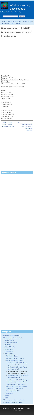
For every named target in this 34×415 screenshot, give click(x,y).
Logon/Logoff (9, 349)
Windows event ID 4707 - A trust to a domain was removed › (26, 127)
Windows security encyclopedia (20, 6)
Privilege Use (9, 393)
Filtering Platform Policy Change (15, 384)
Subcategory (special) (12, 391)
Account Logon (9, 340)
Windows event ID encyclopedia (11, 21)
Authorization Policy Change (10, 23)
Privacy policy (17, 410)
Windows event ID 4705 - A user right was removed (17, 368)
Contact (28, 408)
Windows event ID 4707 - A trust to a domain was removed (18, 376)
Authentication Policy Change (15, 358)
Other (6, 398)
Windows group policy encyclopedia (14, 400)
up (18, 122)
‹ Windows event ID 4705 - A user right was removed (8, 124)
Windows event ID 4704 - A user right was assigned (17, 364)
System (7, 395)
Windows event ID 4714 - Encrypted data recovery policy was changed (18, 381)
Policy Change (27, 21)
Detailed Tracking (10, 347)
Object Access (9, 351)
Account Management (11, 342)
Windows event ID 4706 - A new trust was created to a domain (17, 372)
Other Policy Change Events (14, 389)
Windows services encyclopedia (12, 402)
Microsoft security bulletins (11, 336)
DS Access (8, 345)
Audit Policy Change (12, 356)
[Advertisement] (17, 56)
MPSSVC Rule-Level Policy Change (16, 386)
